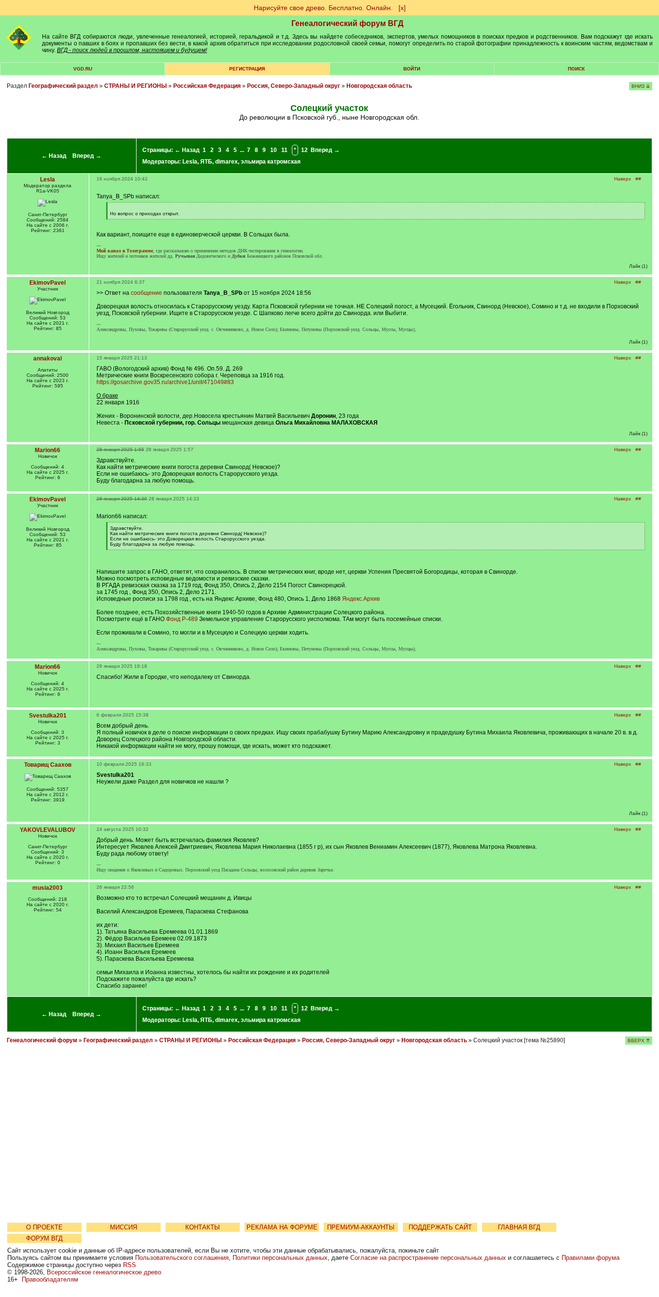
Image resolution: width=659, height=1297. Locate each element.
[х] (402, 8)
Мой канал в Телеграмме (124, 250)
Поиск (576, 68)
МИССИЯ (123, 1227)
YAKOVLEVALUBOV (47, 830)
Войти (411, 68)
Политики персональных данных (280, 1257)
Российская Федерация (207, 86)
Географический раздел (63, 86)
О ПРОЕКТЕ (44, 1227)
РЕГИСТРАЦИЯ (247, 68)
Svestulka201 (48, 715)
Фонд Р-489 (182, 619)
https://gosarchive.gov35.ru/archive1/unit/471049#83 (165, 382)
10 (273, 150)
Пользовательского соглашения (182, 1257)
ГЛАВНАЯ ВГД (519, 1227)
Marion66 (47, 450)
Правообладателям (50, 1279)
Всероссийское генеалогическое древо (104, 1272)
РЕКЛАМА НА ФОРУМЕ (282, 1227)
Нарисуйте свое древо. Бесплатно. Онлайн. (323, 8)
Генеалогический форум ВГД (347, 23)
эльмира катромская (271, 161)
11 (284, 150)
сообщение (146, 293)
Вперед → (86, 155)
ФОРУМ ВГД (44, 1238)
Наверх (622, 178)
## (638, 178)
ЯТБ (206, 161)
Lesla (189, 161)
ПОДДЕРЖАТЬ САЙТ (440, 1227)
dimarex (226, 161)
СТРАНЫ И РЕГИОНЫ (135, 86)
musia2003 (47, 887)
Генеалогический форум (42, 1040)
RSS (129, 1265)
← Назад (54, 155)
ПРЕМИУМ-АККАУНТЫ (361, 1227)
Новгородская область (379, 86)
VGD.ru (82, 68)
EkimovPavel (47, 282)
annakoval (47, 358)
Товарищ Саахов (47, 764)
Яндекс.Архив (361, 598)
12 (304, 150)
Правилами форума (590, 1257)
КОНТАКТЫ (202, 1227)
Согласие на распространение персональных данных (428, 1257)
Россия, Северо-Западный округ (293, 86)
